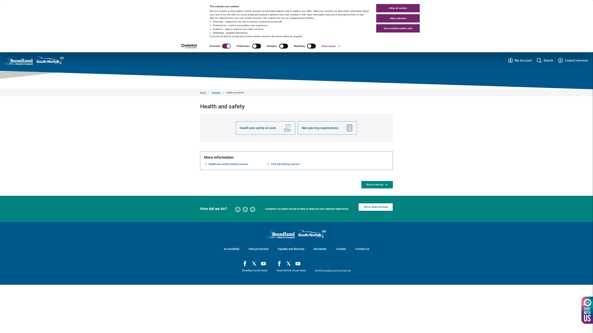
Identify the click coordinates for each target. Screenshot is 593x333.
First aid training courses (285, 164)
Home (203, 92)
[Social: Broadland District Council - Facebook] (245, 263)
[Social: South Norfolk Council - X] (288, 263)
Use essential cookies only (398, 28)
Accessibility (232, 249)
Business (216, 92)
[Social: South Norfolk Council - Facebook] (279, 263)
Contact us (362, 249)
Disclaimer (320, 249)
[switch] (256, 46)
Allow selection (398, 18)
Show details (329, 46)
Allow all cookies (398, 8)
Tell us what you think (376, 207)
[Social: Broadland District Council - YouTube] (263, 263)
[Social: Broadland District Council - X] (254, 263)
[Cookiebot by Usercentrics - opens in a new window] (189, 46)
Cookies (341, 249)
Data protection (259, 249)
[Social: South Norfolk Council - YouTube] (298, 263)
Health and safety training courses (228, 164)
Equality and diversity (291, 249)
